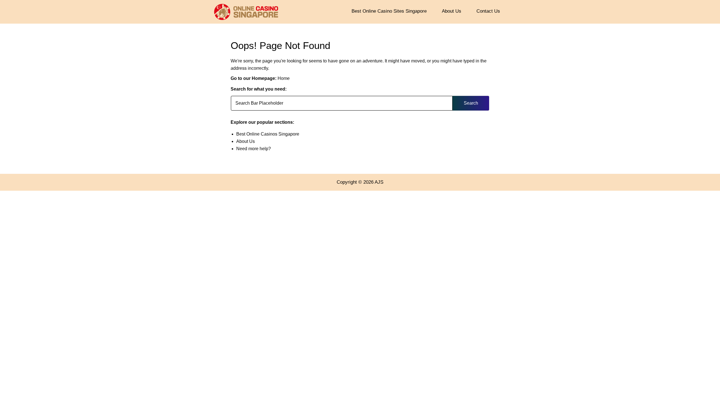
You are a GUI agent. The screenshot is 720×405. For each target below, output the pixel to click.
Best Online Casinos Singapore (267, 134)
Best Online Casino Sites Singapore (389, 11)
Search (471, 103)
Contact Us (488, 11)
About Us (451, 11)
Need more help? (253, 148)
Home (284, 78)
